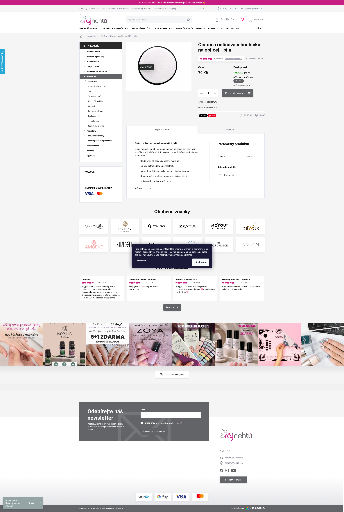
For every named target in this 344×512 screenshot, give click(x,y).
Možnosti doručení (241, 85)
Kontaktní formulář (233, 480)
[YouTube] (233, 470)
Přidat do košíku (234, 93)
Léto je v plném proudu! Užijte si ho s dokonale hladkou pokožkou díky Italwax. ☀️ (171, 3)
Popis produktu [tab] (162, 129)
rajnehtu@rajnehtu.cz (234, 458)
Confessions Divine (95, 111)
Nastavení (142, 260)
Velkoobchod (124, 9)
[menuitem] (89, 29)
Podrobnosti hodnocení (233, 59)
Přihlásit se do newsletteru (154, 431)
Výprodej (91, 155)
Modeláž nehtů (93, 52)
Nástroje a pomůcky (95, 57)
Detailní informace (206, 107)
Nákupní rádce (109, 9)
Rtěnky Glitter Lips (95, 101)
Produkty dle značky (95, 136)
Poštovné (95, 9)
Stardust (91, 106)
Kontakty (83, 9)
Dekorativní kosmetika (97, 86)
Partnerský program (142, 9)
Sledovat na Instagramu (174, 375)
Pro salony (91, 131)
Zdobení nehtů (93, 61)
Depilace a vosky (94, 116)
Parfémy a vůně (94, 96)
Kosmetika (91, 76)
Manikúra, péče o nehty (97, 71)
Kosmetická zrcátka (96, 126)
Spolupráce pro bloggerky (165, 9)
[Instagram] (227, 470)
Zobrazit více (172, 307)
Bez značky (251, 156)
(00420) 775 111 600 (234, 463)
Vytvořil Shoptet (237, 508)
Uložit (213, 116)
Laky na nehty (93, 66)
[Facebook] (222, 470)
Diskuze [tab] (230, 129)
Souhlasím (201, 262)
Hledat (188, 20)
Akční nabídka (93, 146)
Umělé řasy (92, 81)
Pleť (89, 91)
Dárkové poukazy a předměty (99, 141)
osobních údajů (175, 423)
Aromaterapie (93, 121)
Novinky (90, 151)
